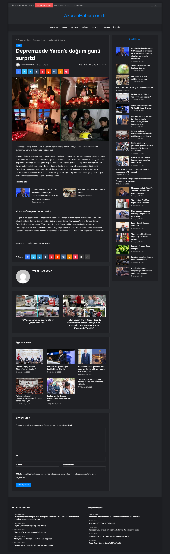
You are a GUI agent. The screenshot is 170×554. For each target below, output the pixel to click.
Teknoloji (96, 27)
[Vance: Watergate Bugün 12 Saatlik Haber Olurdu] (61, 356)
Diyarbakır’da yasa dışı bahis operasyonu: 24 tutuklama (140, 213)
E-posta (20, 465)
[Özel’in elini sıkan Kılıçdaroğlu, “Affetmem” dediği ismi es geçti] (122, 271)
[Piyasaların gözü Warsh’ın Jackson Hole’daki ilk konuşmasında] (122, 191)
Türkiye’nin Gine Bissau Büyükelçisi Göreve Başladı (141, 236)
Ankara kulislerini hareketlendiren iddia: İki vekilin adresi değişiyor (29, 398)
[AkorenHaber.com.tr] (85, 16)
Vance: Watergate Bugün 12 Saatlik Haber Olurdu (73, 5)
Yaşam (107, 27)
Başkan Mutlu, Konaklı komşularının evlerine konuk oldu (59, 398)
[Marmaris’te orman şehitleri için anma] (69, 192)
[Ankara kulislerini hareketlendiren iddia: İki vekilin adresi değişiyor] (29, 386)
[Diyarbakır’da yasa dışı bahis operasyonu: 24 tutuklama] (122, 214)
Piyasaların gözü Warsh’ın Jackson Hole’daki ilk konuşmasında (142, 190)
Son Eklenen (134, 39)
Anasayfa (54, 27)
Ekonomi (75, 27)
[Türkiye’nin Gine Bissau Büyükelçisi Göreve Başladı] (122, 237)
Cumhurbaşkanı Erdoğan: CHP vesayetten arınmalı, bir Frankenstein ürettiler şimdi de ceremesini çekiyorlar (142, 53)
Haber (64, 27)
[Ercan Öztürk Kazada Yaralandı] (122, 226)
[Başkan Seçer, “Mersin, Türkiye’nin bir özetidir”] (29, 356)
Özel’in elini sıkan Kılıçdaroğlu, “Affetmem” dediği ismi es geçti (141, 270)
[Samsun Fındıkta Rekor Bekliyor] (122, 249)
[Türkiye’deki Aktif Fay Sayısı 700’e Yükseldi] (122, 203)
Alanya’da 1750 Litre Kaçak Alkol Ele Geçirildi (134, 87)
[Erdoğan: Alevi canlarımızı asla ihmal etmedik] (122, 260)
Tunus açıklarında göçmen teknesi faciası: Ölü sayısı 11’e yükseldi (90, 381)
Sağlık (85, 27)
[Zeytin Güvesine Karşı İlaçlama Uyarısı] (122, 69)
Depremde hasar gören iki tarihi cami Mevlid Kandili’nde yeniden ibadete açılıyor (92, 369)
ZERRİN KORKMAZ (27, 65)
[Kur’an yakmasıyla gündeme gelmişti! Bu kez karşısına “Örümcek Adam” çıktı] (122, 146)
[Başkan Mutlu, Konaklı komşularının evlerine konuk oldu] (61, 386)
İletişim (116, 27)
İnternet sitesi (68, 465)
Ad (18, 455)
